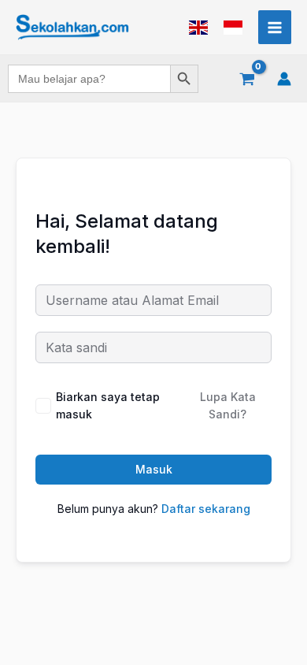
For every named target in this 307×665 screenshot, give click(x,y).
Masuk (153, 469)
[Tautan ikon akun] (284, 79)
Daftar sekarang (205, 508)
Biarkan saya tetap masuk (108, 405)
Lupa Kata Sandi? (228, 405)
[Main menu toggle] (274, 26)
